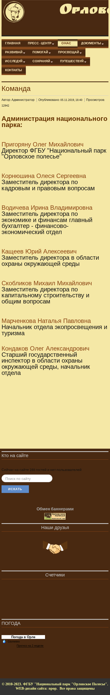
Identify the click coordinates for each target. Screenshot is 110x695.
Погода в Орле (23, 637)
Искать (15, 489)
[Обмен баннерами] (55, 516)
